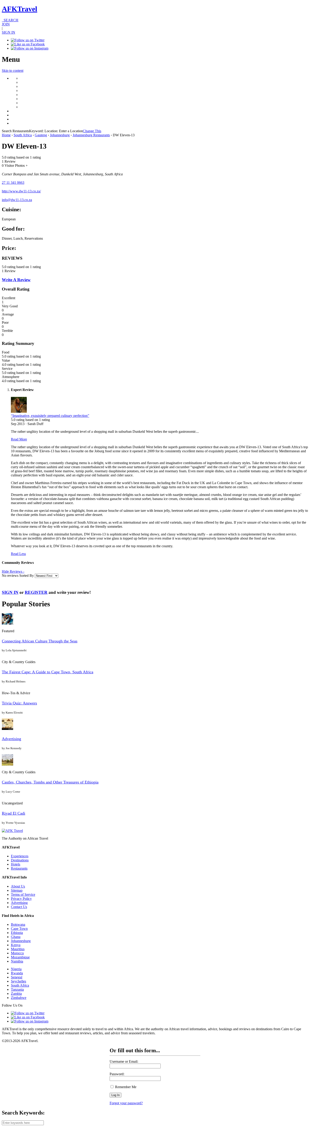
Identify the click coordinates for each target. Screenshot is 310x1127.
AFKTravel (19, 9)
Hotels (15, 864)
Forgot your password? (126, 1103)
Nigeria (16, 969)
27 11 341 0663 (13, 182)
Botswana (18, 924)
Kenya (15, 945)
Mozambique (20, 957)
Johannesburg (60, 135)
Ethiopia (17, 933)
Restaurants (19, 868)
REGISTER (36, 592)
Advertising (11, 738)
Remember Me (125, 1087)
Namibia (17, 961)
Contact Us (19, 907)
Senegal (16, 977)
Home (6, 135)
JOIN (6, 24)
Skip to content (12, 70)
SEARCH (10, 20)
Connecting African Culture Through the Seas (39, 641)
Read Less (18, 554)
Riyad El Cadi (13, 813)
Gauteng (41, 135)
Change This (92, 131)
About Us (18, 886)
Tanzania (17, 989)
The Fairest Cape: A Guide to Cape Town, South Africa (47, 672)
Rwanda (17, 973)
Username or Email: (124, 1061)
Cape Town (19, 928)
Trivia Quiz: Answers (19, 703)
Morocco (17, 953)
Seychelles (18, 981)
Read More (19, 439)
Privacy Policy (21, 899)
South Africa (23, 135)
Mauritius (18, 949)
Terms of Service (23, 894)
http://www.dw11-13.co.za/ (21, 191)
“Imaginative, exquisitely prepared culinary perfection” (50, 416)
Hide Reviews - (13, 571)
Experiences (19, 856)
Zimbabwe (18, 998)
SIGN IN (8, 32)
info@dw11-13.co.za (17, 200)
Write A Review (16, 279)
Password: (117, 1074)
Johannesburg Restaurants (91, 135)
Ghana (15, 937)
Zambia (16, 993)
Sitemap (16, 890)
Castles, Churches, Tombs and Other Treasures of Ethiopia (50, 782)
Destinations (20, 860)
